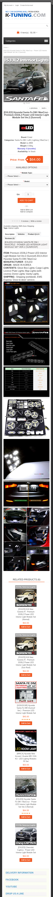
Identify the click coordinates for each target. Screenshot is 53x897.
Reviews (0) (10, 239)
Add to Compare (26, 212)
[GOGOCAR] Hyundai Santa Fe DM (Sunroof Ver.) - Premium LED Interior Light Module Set (26, 709)
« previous (33, 108)
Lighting (35, 140)
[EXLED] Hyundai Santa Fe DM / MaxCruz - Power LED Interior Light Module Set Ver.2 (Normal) (25, 803)
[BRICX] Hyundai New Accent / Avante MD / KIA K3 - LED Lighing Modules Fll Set (25, 757)
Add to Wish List (26, 210)
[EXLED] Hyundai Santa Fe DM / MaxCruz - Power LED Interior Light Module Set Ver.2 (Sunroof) (25, 51)
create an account (26, 5)
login (17, 5)
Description (9, 234)
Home (6, 47)
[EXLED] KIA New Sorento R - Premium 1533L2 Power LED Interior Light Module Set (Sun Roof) (26, 662)
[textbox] (26, 25)
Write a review (36, 221)
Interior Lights (13, 228)
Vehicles (21, 234)
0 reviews (25, 221)
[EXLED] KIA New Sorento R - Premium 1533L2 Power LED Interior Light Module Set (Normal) (26, 614)
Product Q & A (33, 234)
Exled (29, 137)
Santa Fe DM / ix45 (23, 140)
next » (44, 108)
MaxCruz (44, 140)
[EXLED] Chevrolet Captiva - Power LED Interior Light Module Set (26, 850)
